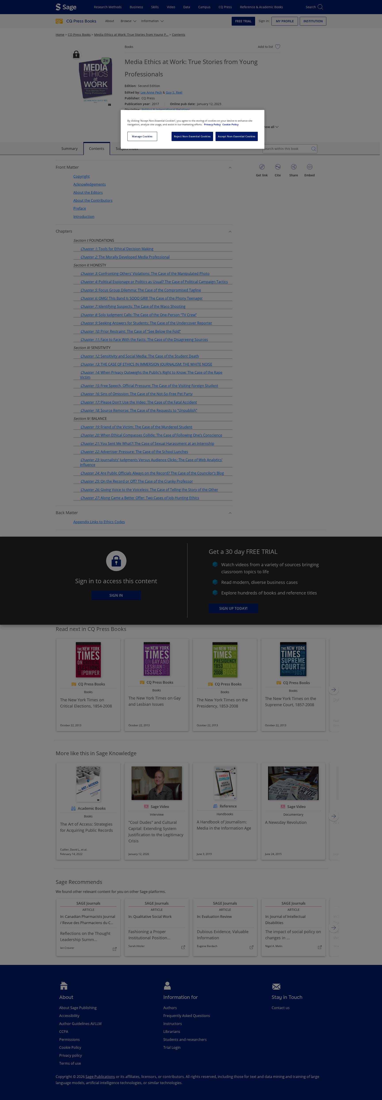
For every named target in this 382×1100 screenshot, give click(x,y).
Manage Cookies (142, 136)
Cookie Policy (230, 124)
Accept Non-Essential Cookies (236, 136)
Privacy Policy (212, 124)
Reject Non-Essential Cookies (192, 136)
